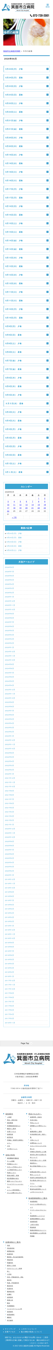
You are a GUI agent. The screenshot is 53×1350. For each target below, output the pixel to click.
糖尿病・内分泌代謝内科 (15, 1257)
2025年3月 (9, 639)
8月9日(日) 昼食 (13, 334)
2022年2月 (9, 770)
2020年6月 (9, 854)
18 (14, 508)
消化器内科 (11, 1248)
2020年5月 (9, 858)
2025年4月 (9, 635)
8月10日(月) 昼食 (14, 317)
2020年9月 (9, 841)
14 (33, 504)
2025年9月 (9, 613)
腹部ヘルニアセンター (14, 1181)
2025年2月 (9, 643)
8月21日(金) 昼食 (14, 129)
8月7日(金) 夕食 (13, 360)
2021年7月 (9, 799)
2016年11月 (10, 1023)
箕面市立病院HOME (11, 51)
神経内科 (10, 1260)
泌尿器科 (10, 1297)
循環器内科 (11, 1251)
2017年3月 (9, 1018)
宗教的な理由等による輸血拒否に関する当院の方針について (38, 1154)
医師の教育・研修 (13, 1175)
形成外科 (10, 1288)
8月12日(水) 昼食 (14, 283)
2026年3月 (9, 588)
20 (26, 508)
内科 (8, 1245)
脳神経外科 (11, 1291)
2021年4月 (9, 812)
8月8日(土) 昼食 (13, 352)
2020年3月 (9, 866)
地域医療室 (34, 1201)
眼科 (8, 1303)
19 (20, 508)
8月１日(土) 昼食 (13, 472)
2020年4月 (9, 862)
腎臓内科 (10, 1263)
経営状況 (10, 1137)
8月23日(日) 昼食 (14, 94)
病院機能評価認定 (13, 1158)
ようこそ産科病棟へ (13, 1190)
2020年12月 (10, 829)
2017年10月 (10, 989)
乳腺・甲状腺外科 (13, 1283)
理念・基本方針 (12, 1120)
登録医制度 (34, 1221)
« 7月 (14, 517)
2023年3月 (9, 727)
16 (45, 504)
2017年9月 (9, 993)
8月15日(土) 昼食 (14, 231)
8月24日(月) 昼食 (14, 77)
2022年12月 (10, 740)
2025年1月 (9, 647)
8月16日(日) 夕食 (14, 206)
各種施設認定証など (13, 1126)
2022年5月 (9, 757)
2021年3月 (9, 816)
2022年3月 (9, 765)
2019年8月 (9, 896)
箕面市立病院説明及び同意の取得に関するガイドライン (38, 1180)
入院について (34, 1140)
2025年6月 (9, 626)
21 (33, 508)
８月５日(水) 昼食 (14, 403)
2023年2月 (9, 732)
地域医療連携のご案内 (37, 1198)
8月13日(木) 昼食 (14, 266)
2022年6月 (9, 753)
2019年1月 (9, 926)
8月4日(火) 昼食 (13, 420)
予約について (34, 1123)
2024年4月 (9, 685)
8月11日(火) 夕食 (14, 292)
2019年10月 (10, 888)
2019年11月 (10, 883)
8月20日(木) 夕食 (14, 137)
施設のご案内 (11, 1128)
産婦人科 (10, 1300)
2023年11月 (10, 694)
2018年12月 (10, 930)
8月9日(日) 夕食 (13, 326)
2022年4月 (9, 761)
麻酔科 (9, 1317)
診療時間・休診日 (36, 1117)
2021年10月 (10, 786)
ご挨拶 (9, 1117)
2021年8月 (9, 795)
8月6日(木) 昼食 (13, 386)
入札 (8, 1146)
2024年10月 (10, 660)
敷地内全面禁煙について (38, 1189)
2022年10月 (10, 748)
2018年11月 (10, 934)
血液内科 (10, 1254)
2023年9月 (9, 702)
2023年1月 (9, 736)
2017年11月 (10, 985)
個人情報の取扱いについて (31, 1332)
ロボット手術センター (14, 1167)
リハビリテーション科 (14, 1309)
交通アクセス (11, 1131)
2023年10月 (10, 698)
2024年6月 (9, 677)
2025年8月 (9, 618)
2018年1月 (9, 976)
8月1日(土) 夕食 (13, 463)
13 (26, 504)
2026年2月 (9, 592)
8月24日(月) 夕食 (14, 69)
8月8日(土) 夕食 (13, 343)
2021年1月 (9, 824)
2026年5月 (9, 580)
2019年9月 (9, 892)
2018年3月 (9, 968)
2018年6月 (9, 955)
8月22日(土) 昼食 (14, 111)
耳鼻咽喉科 (11, 1306)
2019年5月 (9, 909)
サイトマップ (10, 1329)
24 (8, 511)
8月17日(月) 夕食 (14, 189)
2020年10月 (10, 837)
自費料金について (36, 1143)
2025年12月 (10, 601)
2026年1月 (9, 597)
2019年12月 (10, 879)
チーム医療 (11, 1161)
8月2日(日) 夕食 (13, 446)
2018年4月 (9, 963)
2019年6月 (9, 905)
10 (8, 504)
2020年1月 (9, 875)
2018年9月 (9, 942)
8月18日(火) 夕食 (14, 171)
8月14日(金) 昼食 (14, 249)
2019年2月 (9, 921)
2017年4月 (9, 1014)
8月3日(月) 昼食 (13, 437)
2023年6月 (9, 715)
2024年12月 (10, 651)
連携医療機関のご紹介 (37, 1219)
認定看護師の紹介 (13, 1178)
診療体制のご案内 (13, 1242)
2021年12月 (10, 778)
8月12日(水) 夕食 (14, 274)
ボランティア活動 (36, 1186)
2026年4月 (9, 584)
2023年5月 (9, 719)
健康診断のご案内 (36, 1131)
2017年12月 (10, 980)
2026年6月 (9, 576)
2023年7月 (9, 711)
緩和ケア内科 (11, 1265)
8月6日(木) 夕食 (13, 377)
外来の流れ (34, 1120)
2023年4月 (9, 723)
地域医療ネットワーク (37, 1216)
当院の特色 (10, 1155)
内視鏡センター (12, 1164)
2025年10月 (10, 609)
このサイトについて (36, 1192)
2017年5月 (9, 1010)
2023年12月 (10, 689)
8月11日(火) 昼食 (14, 300)
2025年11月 (10, 605)
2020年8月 (9, 845)
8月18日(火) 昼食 (14, 180)
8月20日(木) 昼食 (14, 146)
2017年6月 (9, 1006)
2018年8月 (9, 947)
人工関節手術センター (14, 1170)
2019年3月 (9, 917)
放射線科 (10, 1311)
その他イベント (12, 1149)
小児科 (9, 1274)
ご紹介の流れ (34, 1224)
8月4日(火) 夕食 (13, 412)
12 (20, 504)
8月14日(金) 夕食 (14, 240)
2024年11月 (10, 656)
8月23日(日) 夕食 (14, 86)
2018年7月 (9, 951)
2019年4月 (9, 913)
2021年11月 (10, 782)
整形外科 (10, 1286)
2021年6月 (9, 803)
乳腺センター (11, 1173)
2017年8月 (9, 997)
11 (14, 504)
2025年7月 (9, 622)
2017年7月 (9, 1001)
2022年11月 (10, 744)
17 (8, 508)
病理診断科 (11, 1314)
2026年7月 (9, 571)
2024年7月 (9, 673)
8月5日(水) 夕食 (13, 394)
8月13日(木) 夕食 (14, 257)
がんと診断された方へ (14, 1193)
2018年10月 (10, 938)
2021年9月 (9, 791)
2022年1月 (9, 774)
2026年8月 (9, 567)
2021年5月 (9, 808)
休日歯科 (10, 1320)
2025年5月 (9, 630)
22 (39, 508)
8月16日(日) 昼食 (14, 214)
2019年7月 (9, 900)
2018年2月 (9, 972)
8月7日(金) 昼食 (13, 369)
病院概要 (10, 1123)
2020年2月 (9, 871)
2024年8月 (9, 668)
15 (39, 504)
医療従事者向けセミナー (38, 1230)
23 (45, 508)
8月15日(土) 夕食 (14, 223)
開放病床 (33, 1227)
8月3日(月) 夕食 (13, 429)
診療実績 (10, 1134)
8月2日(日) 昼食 (13, 454)
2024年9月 (9, 664)
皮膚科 (9, 1294)
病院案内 (9, 1114)
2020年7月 (9, 850)
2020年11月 (10, 833)
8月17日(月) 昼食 (14, 197)
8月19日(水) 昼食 (14, 163)
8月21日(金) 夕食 (14, 120)
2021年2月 (9, 820)
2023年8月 (9, 706)
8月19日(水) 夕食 (14, 154)
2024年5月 (9, 681)
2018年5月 (9, 959)
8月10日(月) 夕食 (14, 309)
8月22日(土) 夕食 (14, 103)
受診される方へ (35, 1114)
